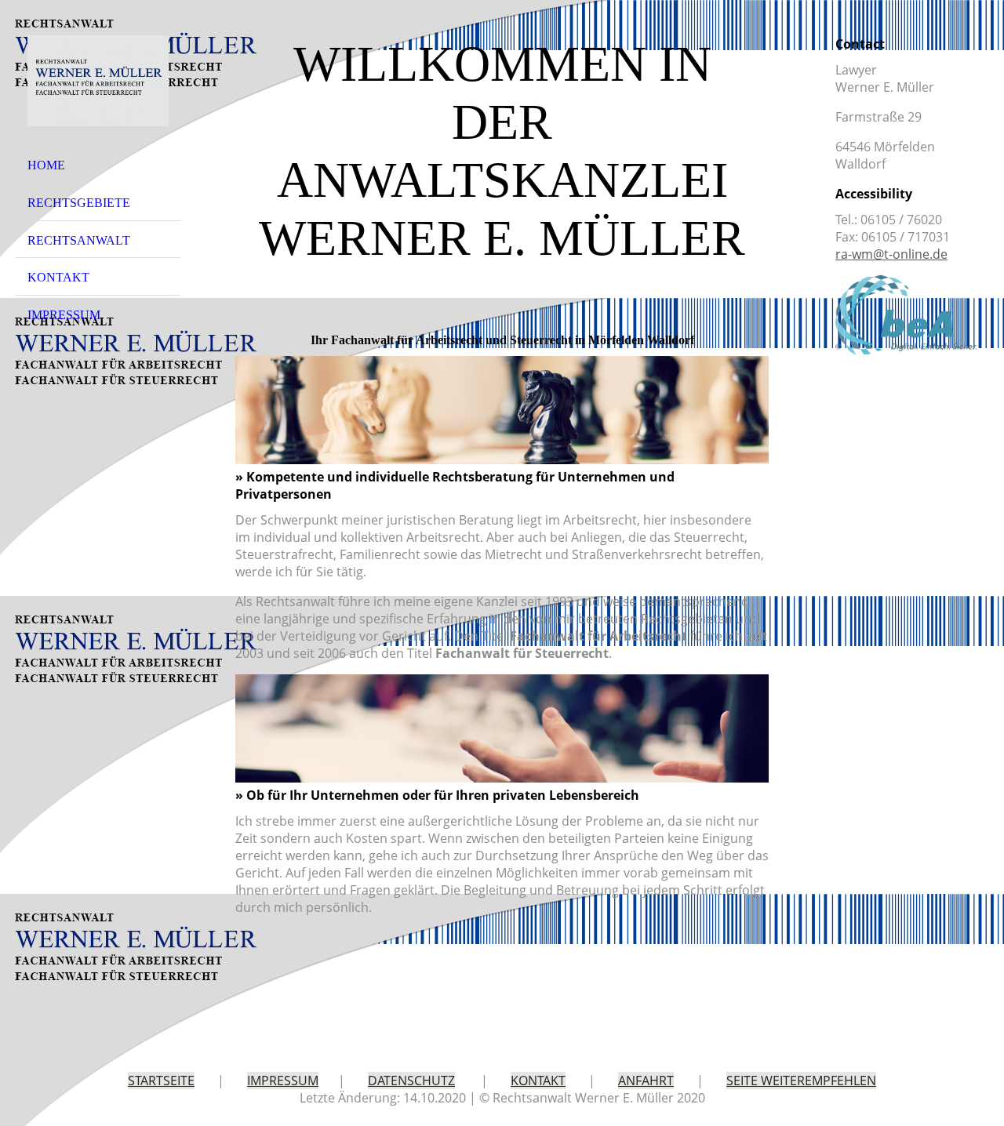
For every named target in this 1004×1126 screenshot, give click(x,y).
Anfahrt (646, 1080)
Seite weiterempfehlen (801, 1080)
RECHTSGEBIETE (78, 202)
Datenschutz (411, 1080)
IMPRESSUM (63, 314)
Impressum (282, 1080)
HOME (46, 165)
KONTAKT (58, 277)
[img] (98, 80)
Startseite (161, 1080)
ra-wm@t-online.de (891, 254)
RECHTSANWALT (78, 240)
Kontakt (538, 1080)
